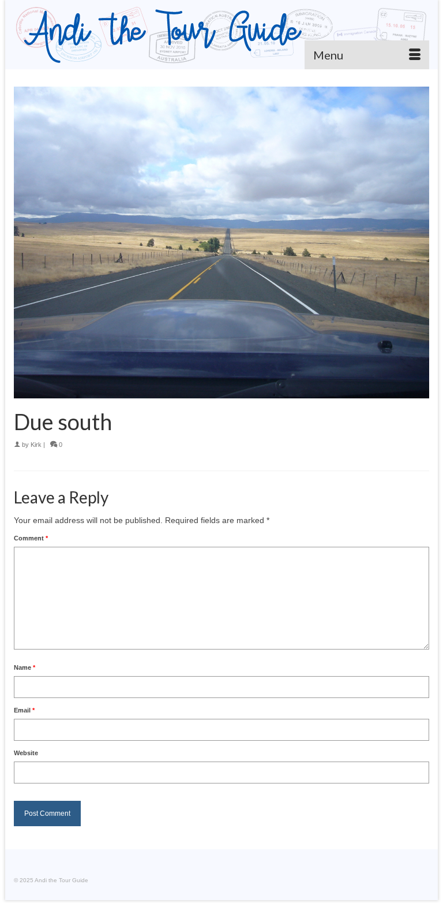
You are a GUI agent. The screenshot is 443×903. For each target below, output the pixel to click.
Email (24, 710)
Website (26, 752)
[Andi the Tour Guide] (221, 34)
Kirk (36, 444)
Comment (31, 538)
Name (24, 667)
